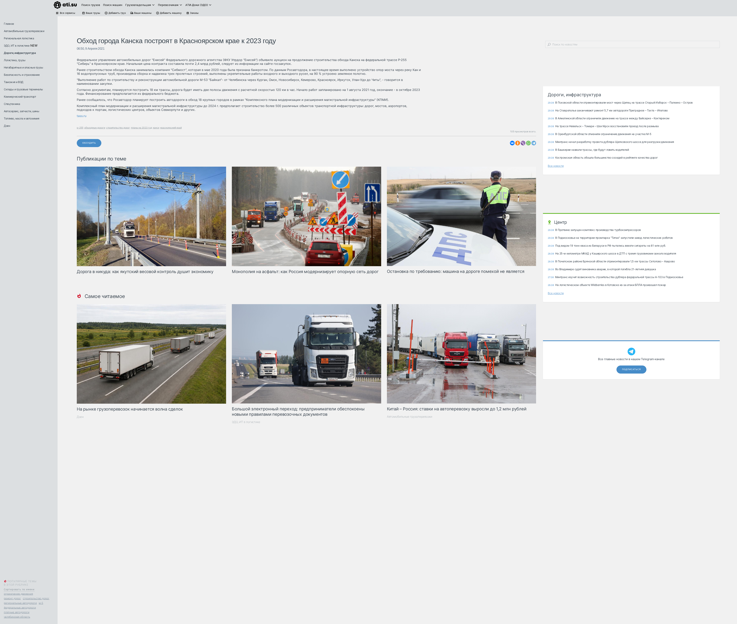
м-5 (41, 602)
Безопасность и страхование (22, 74)
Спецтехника (12, 103)
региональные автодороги (20, 602)
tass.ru (81, 116)
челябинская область (17, 616)
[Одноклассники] (517, 143)
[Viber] (523, 143)
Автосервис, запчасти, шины (21, 111)
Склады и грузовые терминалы (23, 89)
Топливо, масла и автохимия (21, 118)
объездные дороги (94, 127)
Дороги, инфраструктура (20, 52)
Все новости (556, 165)
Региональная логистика (19, 38)
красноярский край (171, 127)
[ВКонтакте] (512, 143)
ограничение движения (18, 593)
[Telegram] (533, 143)
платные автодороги (16, 612)
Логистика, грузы (14, 60)
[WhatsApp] (528, 143)
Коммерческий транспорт (20, 96)
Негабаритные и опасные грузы (23, 67)
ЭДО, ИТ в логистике (17, 45)
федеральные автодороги (20, 607)
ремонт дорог (12, 598)
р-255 (80, 127)
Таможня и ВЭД (13, 82)
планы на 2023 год (141, 127)
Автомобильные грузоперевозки (24, 31)
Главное (9, 23)
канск (156, 127)
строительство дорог (36, 598)
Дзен (7, 125)
